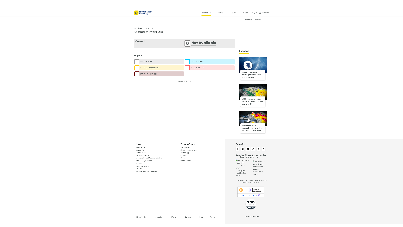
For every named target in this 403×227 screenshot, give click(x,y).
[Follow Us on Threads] (258, 149)
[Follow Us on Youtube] (248, 149)
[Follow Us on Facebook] (237, 149)
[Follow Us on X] (263, 149)
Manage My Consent (144, 161)
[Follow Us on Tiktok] (253, 149)
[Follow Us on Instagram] (242, 149)
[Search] (254, 13)
